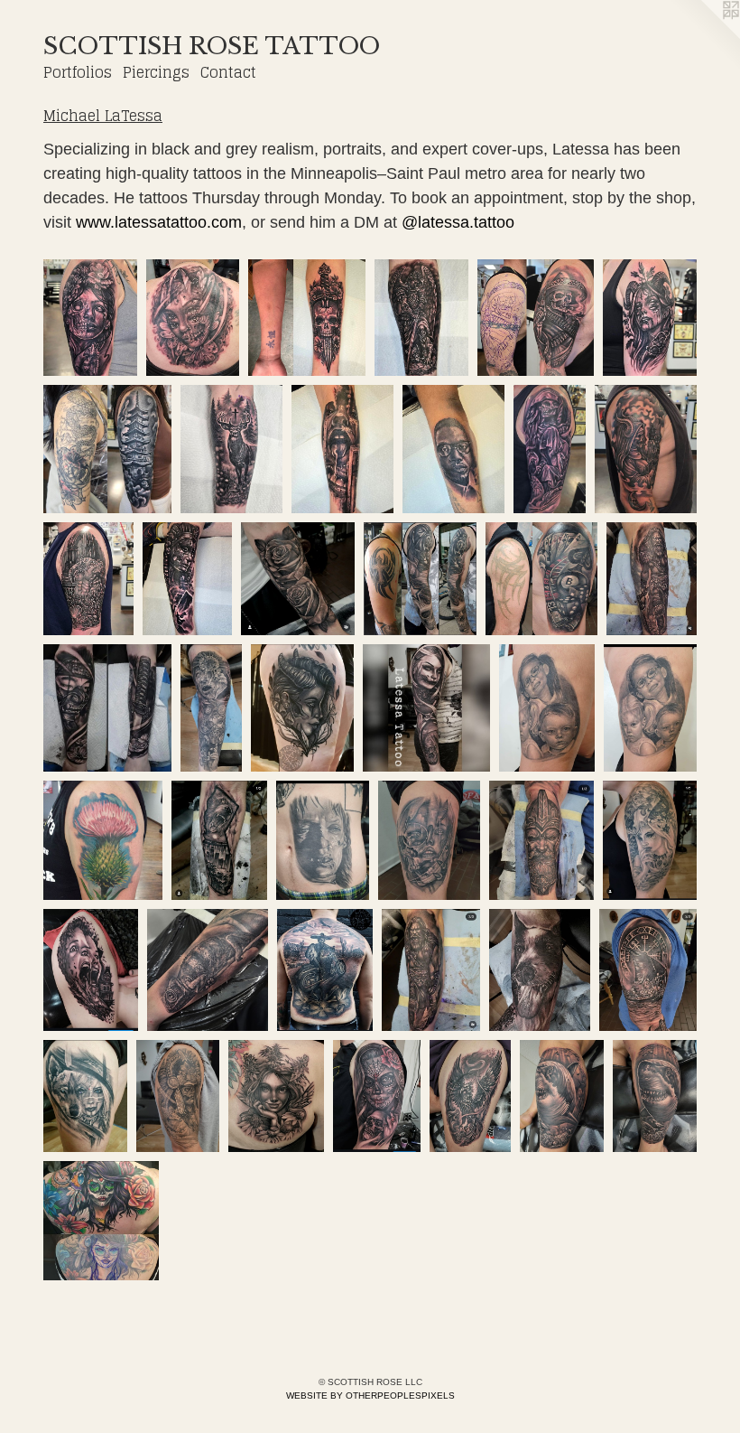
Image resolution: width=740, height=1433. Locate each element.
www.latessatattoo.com (159, 222)
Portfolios (77, 72)
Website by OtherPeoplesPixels (370, 1395)
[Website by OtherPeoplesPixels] (704, 36)
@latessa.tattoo (458, 222)
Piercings (156, 72)
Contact (228, 72)
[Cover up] (306, 318)
